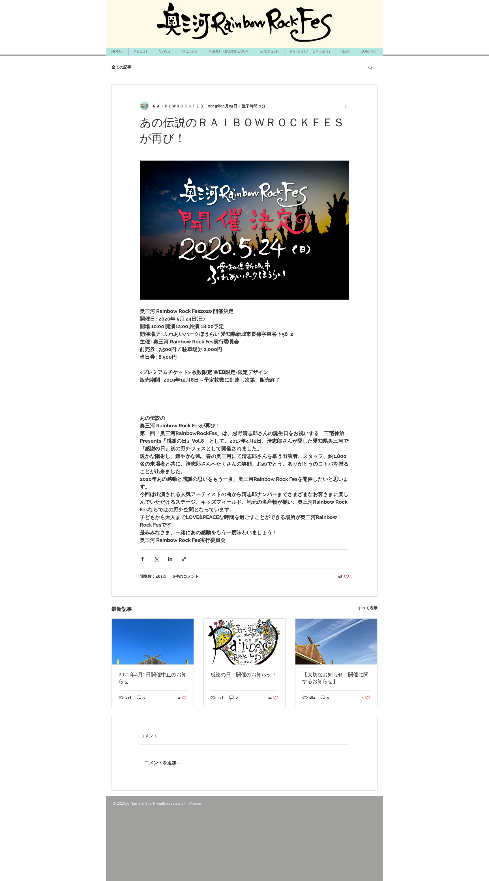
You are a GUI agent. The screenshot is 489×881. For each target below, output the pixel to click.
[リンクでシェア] (184, 559)
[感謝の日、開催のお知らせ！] (245, 641)
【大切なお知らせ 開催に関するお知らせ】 (335, 678)
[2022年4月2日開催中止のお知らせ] (153, 641)
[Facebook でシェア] (142, 559)
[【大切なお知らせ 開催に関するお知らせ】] (336, 641)
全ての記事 (121, 67)
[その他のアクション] (345, 106)
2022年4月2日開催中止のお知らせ (152, 678)
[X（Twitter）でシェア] (156, 559)
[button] (370, 67)
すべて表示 (368, 608)
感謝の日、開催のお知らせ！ (244, 675)
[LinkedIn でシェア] (170, 559)
